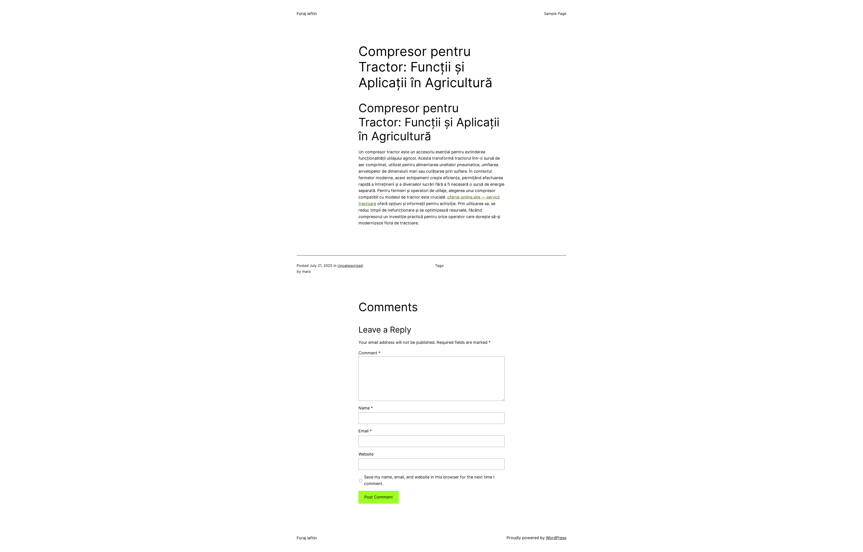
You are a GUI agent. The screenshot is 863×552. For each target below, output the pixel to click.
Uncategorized (350, 265)
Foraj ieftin (307, 13)
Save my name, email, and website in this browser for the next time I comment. (429, 480)
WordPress (556, 537)
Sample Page (555, 13)
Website (366, 454)
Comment (369, 353)
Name (365, 408)
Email (365, 431)
